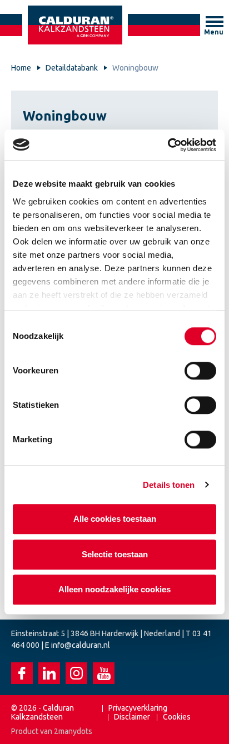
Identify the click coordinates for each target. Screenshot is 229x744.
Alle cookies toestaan (114, 518)
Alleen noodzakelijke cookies (114, 589)
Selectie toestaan (115, 554)
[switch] (200, 371)
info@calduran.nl (80, 645)
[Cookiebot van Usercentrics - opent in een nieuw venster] (167, 145)
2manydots (73, 731)
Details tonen (169, 485)
